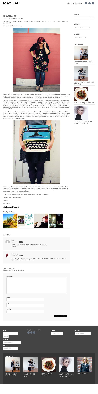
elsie (13, 240)
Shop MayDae (30, 330)
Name (8, 297)
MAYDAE (11, 3)
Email (8, 303)
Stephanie (15, 254)
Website (8, 309)
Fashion (20, 18)
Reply (20, 242)
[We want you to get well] (41, 227)
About (68, 3)
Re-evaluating (9, 15)
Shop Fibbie (38, 330)
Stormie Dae (13, 18)
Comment (9, 276)
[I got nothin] (10, 227)
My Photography (77, 3)
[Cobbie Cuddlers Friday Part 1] (25, 227)
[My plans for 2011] (56, 227)
